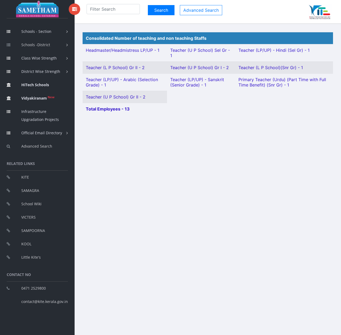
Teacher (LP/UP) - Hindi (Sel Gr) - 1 (274, 50)
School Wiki (31, 203)
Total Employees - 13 (108, 109)
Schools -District (35, 44)
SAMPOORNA (33, 230)
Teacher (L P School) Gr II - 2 (115, 67)
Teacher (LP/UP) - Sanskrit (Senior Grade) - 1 (197, 82)
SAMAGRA (30, 190)
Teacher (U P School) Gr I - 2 (199, 67)
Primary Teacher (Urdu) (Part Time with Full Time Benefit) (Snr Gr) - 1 (282, 82)
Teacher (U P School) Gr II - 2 (115, 97)
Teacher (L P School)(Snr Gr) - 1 (270, 67)
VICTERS (28, 217)
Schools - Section (36, 31)
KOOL (26, 243)
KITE (25, 177)
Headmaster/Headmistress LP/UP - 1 (122, 50)
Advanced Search (36, 146)
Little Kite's (31, 257)
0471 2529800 (33, 288)
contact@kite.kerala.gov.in (44, 301)
